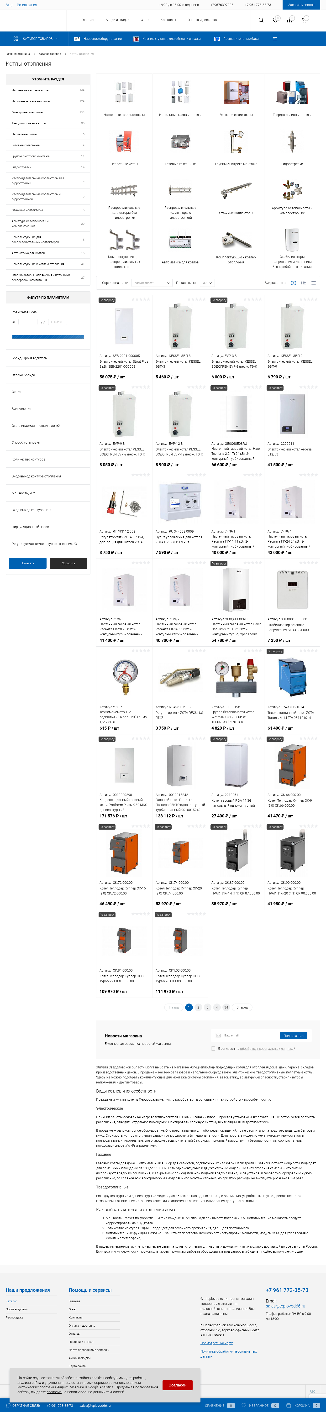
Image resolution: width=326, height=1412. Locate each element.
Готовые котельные (26, 145)
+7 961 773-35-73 (60, 1405)
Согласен (177, 1385)
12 (82, 181)
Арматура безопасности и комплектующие (30, 223)
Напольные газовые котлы (31, 101)
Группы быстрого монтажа (31, 156)
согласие (54, 1392)
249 (81, 90)
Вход (9, 5)
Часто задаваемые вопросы (89, 1350)
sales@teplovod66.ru (285, 1305)
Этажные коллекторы (27, 210)
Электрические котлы (27, 112)
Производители (16, 1309)
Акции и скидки (117, 20)
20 (82, 223)
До (43, 322)
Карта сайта (77, 1366)
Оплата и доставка (202, 20)
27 (82, 277)
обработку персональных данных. (267, 1049)
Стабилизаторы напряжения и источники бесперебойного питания (41, 277)
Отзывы (74, 1333)
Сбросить (68, 563)
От (14, 322)
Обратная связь (26, 1405)
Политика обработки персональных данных (228, 1353)
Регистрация (27, 5)
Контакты (168, 20)
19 (82, 197)
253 (81, 112)
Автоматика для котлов (28, 253)
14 (82, 167)
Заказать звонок (301, 5)
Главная (87, 20)
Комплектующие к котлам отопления (38, 264)
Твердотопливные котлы (29, 123)
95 (82, 123)
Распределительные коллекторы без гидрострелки (38, 180)
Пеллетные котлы (24, 134)
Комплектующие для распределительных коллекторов (35, 239)
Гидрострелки (21, 167)
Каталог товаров (38, 39)
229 (81, 101)
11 (82, 156)
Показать (27, 563)
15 (82, 253)
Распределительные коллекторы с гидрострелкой (36, 196)
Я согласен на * (256, 1049)
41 (82, 264)
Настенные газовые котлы (30, 90)
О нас (145, 20)
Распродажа (14, 1317)
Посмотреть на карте (216, 1343)
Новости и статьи (81, 1342)
